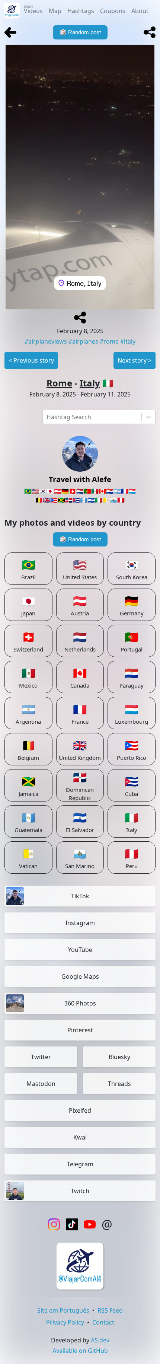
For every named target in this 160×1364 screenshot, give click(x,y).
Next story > (134, 360)
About (139, 11)
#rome (109, 341)
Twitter (41, 1057)
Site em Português (63, 1310)
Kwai (80, 1137)
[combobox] (47, 416)
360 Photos (80, 1003)
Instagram (80, 923)
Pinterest (80, 1030)
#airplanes (83, 341)
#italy (127, 341)
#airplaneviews (46, 341)
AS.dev (100, 1340)
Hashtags (80, 11)
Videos (33, 9)
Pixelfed (80, 1110)
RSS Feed (110, 1310)
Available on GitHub (80, 1351)
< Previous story (31, 360)
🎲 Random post (80, 539)
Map (55, 11)
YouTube (80, 950)
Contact (103, 1322)
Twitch (80, 1191)
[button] (150, 32)
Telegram (80, 1164)
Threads (119, 1084)
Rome (59, 383)
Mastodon (40, 1084)
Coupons (112, 11)
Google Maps (80, 976)
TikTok (80, 896)
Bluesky (119, 1057)
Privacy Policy (65, 1322)
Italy (90, 383)
